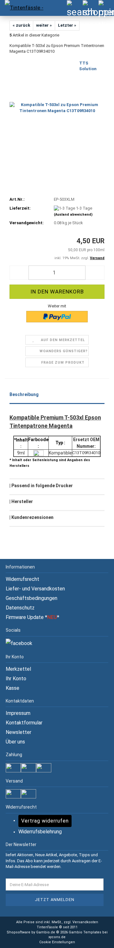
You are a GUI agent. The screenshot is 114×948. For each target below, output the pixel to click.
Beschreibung (24, 394)
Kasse (12, 688)
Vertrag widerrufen (45, 821)
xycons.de (57, 937)
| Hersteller (21, 501)
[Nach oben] (96, 938)
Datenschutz (20, 608)
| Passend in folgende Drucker (41, 485)
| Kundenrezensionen (32, 517)
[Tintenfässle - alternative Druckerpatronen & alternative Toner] (22, 8)
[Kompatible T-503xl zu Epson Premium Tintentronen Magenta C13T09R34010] (57, 107)
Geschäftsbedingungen (31, 598)
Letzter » (67, 25)
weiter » (44, 25)
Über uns (15, 742)
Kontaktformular (24, 723)
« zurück (21, 25)
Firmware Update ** (32, 617)
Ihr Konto (16, 679)
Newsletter (18, 732)
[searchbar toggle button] (74, 8)
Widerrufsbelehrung (40, 832)
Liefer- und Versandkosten (35, 589)
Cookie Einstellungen (57, 942)
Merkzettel (18, 669)
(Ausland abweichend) (73, 214)
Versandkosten (85, 922)
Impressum (18, 713)
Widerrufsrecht (22, 579)
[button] (19, 273)
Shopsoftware (18, 932)
